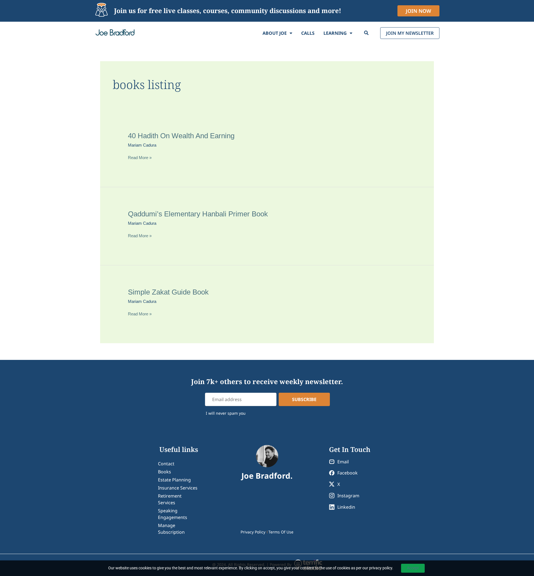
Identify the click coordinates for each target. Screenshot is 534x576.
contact (166, 464)
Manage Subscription (171, 528)
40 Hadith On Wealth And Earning (181, 136)
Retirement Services (170, 499)
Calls (308, 33)
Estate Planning (174, 480)
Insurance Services (177, 488)
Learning (335, 33)
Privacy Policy (253, 532)
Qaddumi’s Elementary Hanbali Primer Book (198, 214)
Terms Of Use (280, 532)
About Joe (275, 33)
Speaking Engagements (172, 514)
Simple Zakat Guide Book (168, 292)
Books (164, 472)
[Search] (366, 33)
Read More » (140, 157)
